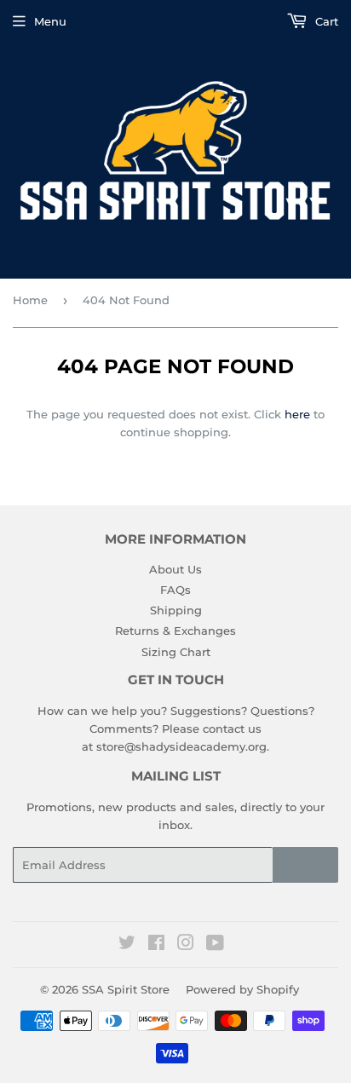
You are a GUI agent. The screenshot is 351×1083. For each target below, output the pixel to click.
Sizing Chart (175, 652)
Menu (50, 21)
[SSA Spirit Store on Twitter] (126, 945)
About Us (175, 569)
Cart (325, 21)
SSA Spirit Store (126, 989)
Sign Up (305, 865)
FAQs (175, 589)
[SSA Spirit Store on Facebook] (156, 945)
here (297, 414)
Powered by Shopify (242, 989)
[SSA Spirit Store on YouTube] (215, 945)
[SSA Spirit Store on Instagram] (185, 945)
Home (30, 300)
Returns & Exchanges (175, 630)
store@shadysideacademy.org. (182, 746)
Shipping (176, 610)
